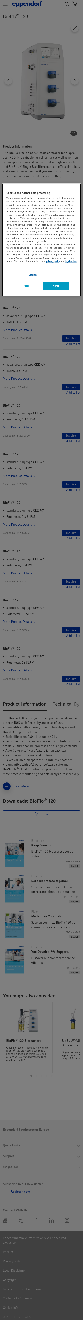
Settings (33, 274)
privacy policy (53, 261)
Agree (56, 285)
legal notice (71, 261)
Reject (27, 285)
